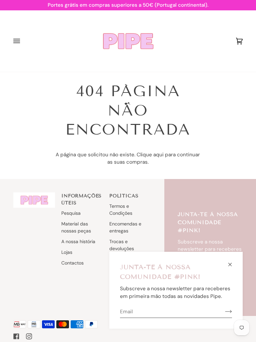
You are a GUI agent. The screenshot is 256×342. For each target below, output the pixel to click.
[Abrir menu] (23, 41)
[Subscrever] (223, 311)
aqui (158, 154)
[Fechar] (233, 262)
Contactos (72, 263)
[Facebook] (16, 336)
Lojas (66, 252)
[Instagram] (29, 336)
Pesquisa (71, 213)
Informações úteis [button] (81, 199)
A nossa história (78, 241)
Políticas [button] (124, 196)
